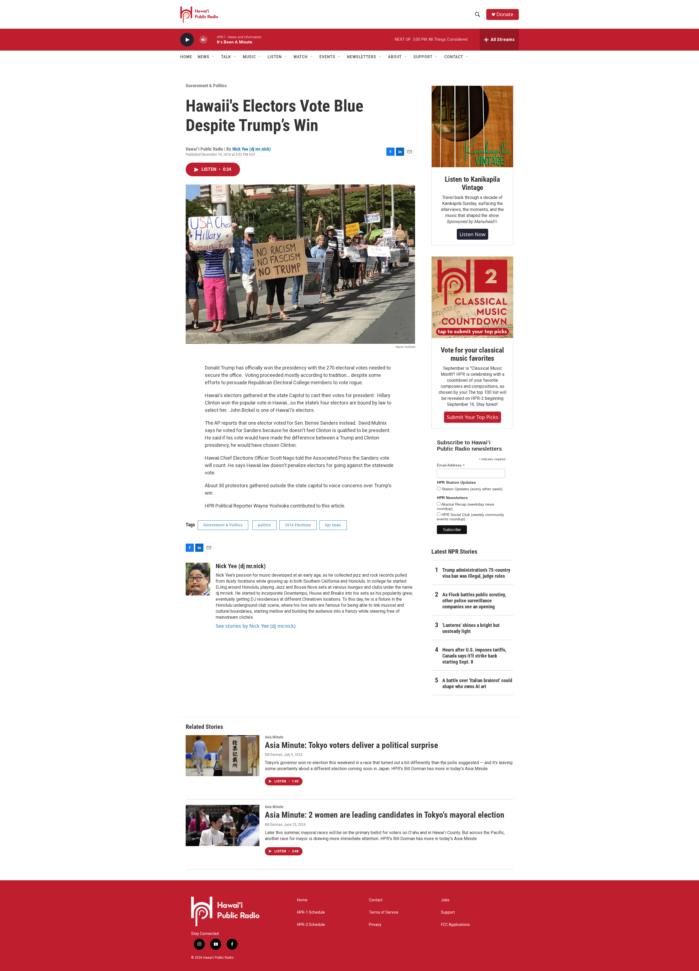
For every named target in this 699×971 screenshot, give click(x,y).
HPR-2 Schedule (311, 925)
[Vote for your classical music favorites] (472, 297)
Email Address (451, 465)
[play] (187, 40)
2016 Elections (298, 525)
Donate (504, 14)
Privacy (375, 925)
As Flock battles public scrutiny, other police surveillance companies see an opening (474, 600)
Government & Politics (206, 85)
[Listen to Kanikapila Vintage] (472, 126)
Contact (376, 900)
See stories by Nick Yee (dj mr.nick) (255, 626)
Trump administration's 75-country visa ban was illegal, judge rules (476, 573)
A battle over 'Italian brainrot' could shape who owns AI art (477, 683)
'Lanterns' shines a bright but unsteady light (471, 628)
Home (186, 57)
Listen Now (472, 234)
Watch (301, 57)
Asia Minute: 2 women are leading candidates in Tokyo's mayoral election (384, 815)
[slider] (212, 39)
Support (448, 912)
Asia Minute (274, 737)
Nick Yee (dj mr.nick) (251, 149)
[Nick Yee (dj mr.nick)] (198, 579)
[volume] (203, 40)
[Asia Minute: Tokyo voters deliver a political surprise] (222, 755)
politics (264, 525)
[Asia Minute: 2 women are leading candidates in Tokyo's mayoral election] (222, 825)
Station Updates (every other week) (471, 489)
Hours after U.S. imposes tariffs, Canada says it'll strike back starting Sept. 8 (474, 656)
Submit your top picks (472, 417)
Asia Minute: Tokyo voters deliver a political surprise (351, 745)
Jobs (445, 900)
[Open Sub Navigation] (213, 57)
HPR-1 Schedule (311, 912)
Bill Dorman (273, 754)
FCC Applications (455, 925)
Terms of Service (383, 912)
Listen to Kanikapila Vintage (472, 183)
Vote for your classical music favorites (472, 354)
